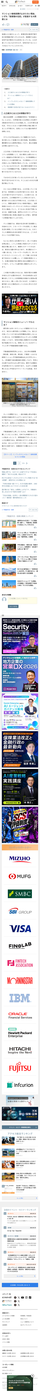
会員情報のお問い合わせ (27, 1353)
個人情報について (7, 1373)
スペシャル (12, 6)
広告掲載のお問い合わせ (27, 1356)
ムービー (20, 6)
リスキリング (29, 6)
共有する (35, 24)
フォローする (35, 29)
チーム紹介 (5, 1336)
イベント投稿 (6, 1342)
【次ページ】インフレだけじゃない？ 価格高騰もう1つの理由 (20, 455)
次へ (23, 463)
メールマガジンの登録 (8, 1316)
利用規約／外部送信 (25, 1316)
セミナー (4, 6)
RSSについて (24, 1319)
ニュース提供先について (27, 1322)
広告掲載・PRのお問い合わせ (19, 1285)
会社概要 (4, 1367)
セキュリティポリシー (8, 1370)
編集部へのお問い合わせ (9, 1353)
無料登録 (35, 2)
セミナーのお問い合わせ (9, 1356)
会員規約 (4, 1325)
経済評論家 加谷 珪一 (12, 50)
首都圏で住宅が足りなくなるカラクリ (21, 107)
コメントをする (13, 606)
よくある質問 (6, 1319)
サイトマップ (6, 1322)
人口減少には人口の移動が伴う (19, 92)
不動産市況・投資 (8, 29)
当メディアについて (25, 1325)
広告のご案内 (6, 1339)
